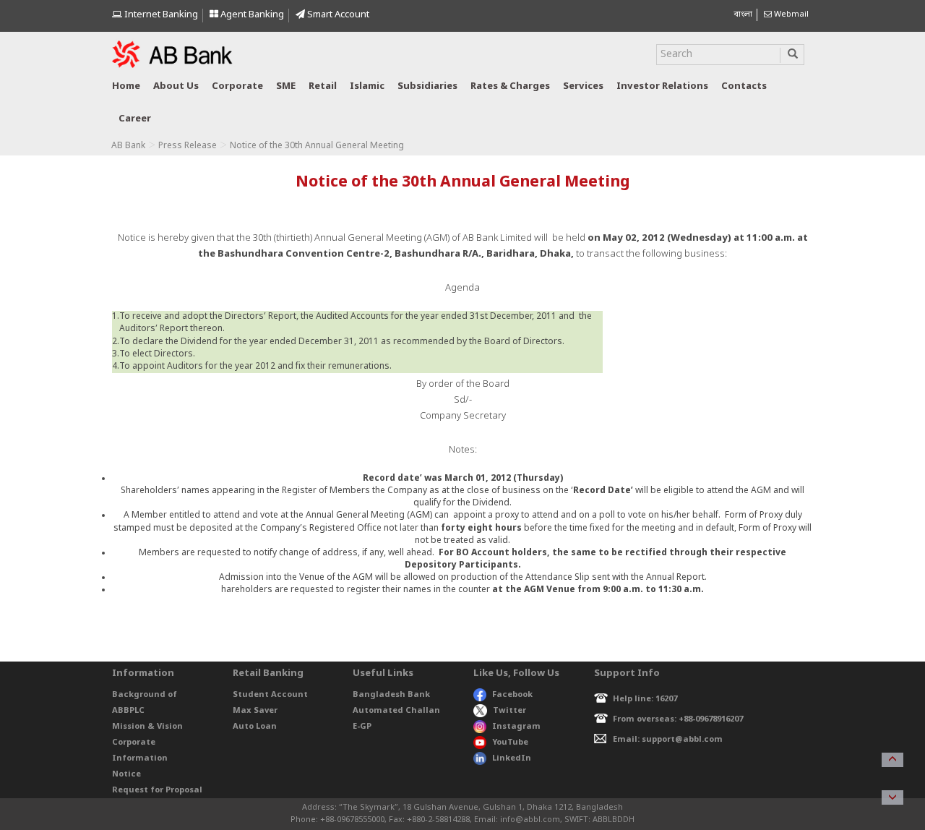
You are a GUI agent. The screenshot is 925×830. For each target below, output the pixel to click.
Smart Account (337, 15)
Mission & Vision (147, 727)
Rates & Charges (510, 86)
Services (583, 86)
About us (176, 86)
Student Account (270, 695)
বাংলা (742, 14)
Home (126, 86)
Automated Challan (396, 711)
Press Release (187, 146)
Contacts (744, 86)
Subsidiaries (427, 86)
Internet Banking (160, 15)
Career (135, 119)
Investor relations (662, 86)
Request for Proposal (157, 790)
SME (286, 86)
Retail (323, 86)
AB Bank (128, 146)
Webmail (790, 14)
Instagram (516, 727)
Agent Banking (251, 15)
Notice (126, 774)
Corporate (237, 86)
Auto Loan (255, 727)
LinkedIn (511, 758)
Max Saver (255, 711)
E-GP (362, 727)
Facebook (512, 695)
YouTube (510, 742)
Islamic (367, 86)
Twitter (509, 711)
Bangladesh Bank (391, 695)
